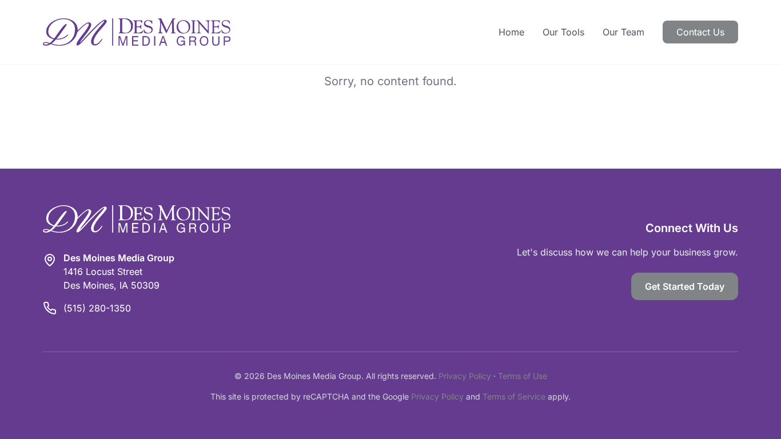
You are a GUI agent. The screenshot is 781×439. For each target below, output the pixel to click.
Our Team (623, 32)
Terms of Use (522, 376)
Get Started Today (684, 286)
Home (511, 32)
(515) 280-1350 (97, 308)
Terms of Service (514, 396)
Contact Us (700, 32)
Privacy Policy (465, 376)
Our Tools (563, 32)
